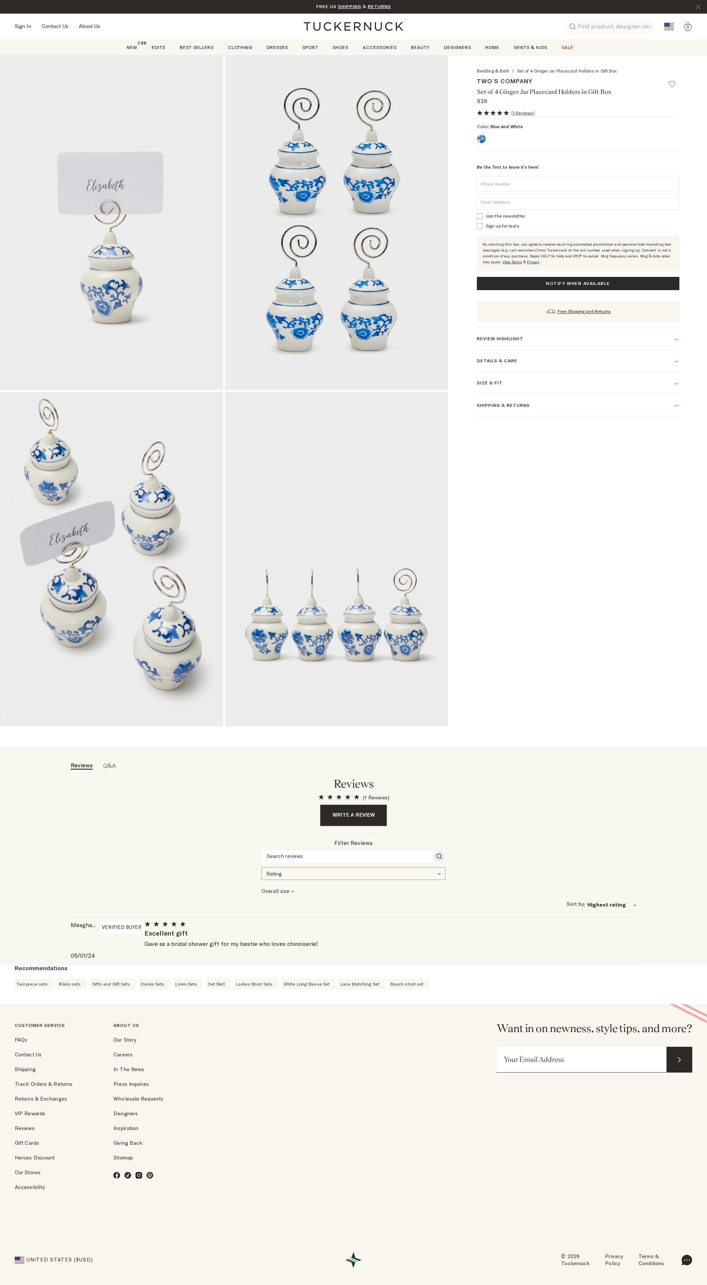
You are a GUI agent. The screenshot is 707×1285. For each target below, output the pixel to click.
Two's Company (504, 81)
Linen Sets (186, 984)
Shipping (25, 1069)
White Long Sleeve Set (307, 984)
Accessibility (30, 1187)
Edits (158, 47)
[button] (675, 80)
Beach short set (407, 984)
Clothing (240, 47)
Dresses (277, 47)
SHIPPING (349, 6)
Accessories (380, 47)
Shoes (340, 47)
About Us (90, 26)
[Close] (698, 7)
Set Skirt (216, 984)
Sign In (23, 26)
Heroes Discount (35, 1157)
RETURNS (379, 6)
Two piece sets (32, 984)
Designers (457, 47)
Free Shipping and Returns (584, 311)
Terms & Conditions (651, 1260)
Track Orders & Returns (43, 1084)
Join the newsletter (505, 216)
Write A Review (354, 815)
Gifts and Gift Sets (111, 984)
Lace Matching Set (360, 984)
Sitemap (123, 1157)
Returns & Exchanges (41, 1098)
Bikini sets (70, 984)
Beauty (420, 47)
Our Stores (28, 1172)
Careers (123, 1054)
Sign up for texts (502, 226)
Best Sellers (197, 47)
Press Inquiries (131, 1084)
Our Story (124, 1039)
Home (492, 47)
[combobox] (353, 873)
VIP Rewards (30, 1113)
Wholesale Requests (138, 1098)
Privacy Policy (614, 1260)
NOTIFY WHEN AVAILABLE (578, 283)
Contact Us (55, 26)
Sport (310, 47)
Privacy (533, 262)
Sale (567, 47)
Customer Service (40, 1025)
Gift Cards (27, 1143)
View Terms (512, 262)
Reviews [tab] (82, 765)
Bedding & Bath (493, 71)
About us (126, 1025)
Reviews (25, 1128)
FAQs (21, 1039)
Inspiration (125, 1128)
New (132, 47)
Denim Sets (152, 984)
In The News (128, 1069)
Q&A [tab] (109, 765)
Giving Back (127, 1143)
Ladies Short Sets (254, 984)
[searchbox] (346, 856)
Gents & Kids (530, 47)
